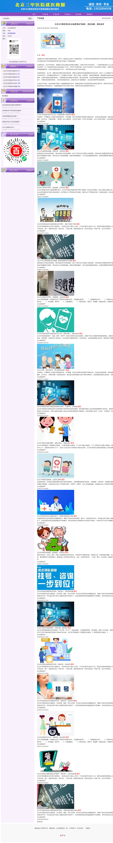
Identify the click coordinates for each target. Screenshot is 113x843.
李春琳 (88, 828)
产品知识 (67, 14)
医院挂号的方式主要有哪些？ (11, 122)
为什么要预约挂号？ (8, 127)
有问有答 (78, 14)
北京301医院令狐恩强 (10, 71)
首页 (33, 14)
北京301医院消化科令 (10, 74)
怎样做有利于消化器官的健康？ (12, 110)
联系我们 (90, 14)
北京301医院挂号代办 (10, 80)
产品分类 (56, 14)
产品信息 (45, 14)
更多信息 (40, 822)
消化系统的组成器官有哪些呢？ (12, 105)
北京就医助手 (41, 121)
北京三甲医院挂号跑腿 (10, 86)
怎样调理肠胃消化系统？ (10, 116)
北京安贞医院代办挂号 (10, 83)
